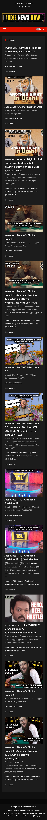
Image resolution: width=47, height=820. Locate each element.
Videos (18, 816)
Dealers (13, 246)
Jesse (23, 58)
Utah (20, 114)
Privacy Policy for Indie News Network (27, 810)
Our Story (18, 813)
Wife (23, 378)
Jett (27, 58)
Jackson (8, 643)
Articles (42, 813)
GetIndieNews (30, 177)
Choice (7, 246)
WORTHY (28, 643)
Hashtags (16, 58)
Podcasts (11, 816)
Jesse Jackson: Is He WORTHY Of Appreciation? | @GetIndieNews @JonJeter (22, 628)
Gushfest (8, 378)
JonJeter (20, 643)
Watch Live (26, 816)
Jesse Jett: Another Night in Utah (24, 107)
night (15, 114)
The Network (8, 813)
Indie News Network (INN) (30, 174)
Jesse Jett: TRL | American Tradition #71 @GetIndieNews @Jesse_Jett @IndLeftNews (22, 559)
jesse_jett (23, 181)
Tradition (33, 58)
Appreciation (22, 640)
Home (10, 810)
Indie (23, 55)
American (8, 58)
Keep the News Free (30, 813)
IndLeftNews (9, 181)
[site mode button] (38, 29)
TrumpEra (8, 61)
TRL (30, 510)
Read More (9, 71)
